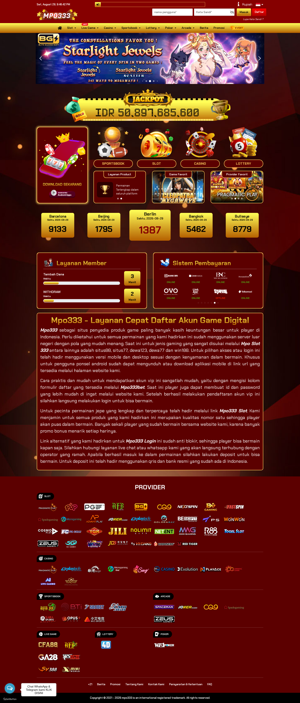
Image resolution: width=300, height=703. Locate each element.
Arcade (186, 28)
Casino (108, 28)
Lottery (151, 28)
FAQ (209, 684)
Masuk (244, 12)
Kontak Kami (156, 684)
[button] (259, 58)
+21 (90, 684)
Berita (204, 28)
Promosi (218, 28)
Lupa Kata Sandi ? (253, 19)
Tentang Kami (134, 684)
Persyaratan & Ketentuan (185, 684)
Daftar (259, 12)
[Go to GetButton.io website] (9, 699)
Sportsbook (129, 28)
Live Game (88, 28)
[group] (237, 187)
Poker (169, 28)
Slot (70, 28)
